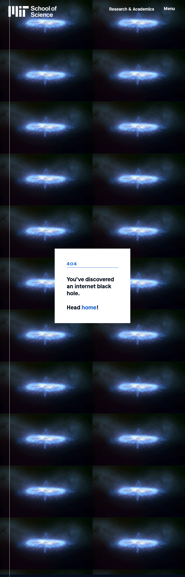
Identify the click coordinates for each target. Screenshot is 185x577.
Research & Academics (131, 9)
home (89, 307)
